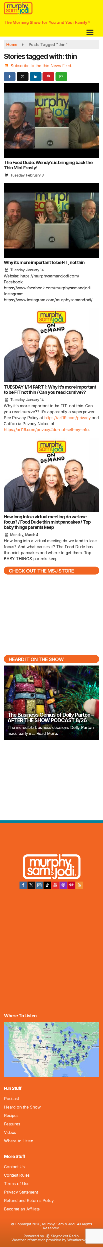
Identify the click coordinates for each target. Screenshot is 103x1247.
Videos (10, 1132)
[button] (90, 31)
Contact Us (14, 1166)
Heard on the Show (22, 1107)
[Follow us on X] (31, 885)
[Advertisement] (51, 780)
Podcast (11, 1098)
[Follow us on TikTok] (47, 885)
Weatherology (78, 1240)
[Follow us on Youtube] (55, 885)
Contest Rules (17, 1175)
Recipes (11, 1115)
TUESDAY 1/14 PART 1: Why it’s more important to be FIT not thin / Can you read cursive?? (50, 389)
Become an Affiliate (22, 1208)
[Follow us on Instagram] (39, 885)
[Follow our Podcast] (63, 885)
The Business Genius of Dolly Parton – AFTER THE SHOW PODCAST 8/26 (51, 717)
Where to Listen (18, 1140)
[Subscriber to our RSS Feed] (79, 885)
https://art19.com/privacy (67, 417)
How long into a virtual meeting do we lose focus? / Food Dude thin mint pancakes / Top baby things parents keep (47, 522)
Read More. (47, 733)
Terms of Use (17, 1183)
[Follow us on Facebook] (23, 885)
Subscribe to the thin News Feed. (41, 65)
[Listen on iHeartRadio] (71, 885)
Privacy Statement (21, 1192)
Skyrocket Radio (64, 1236)
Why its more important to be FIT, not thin (44, 262)
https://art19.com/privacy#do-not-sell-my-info (46, 429)
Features (12, 1123)
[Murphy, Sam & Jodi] (51, 867)
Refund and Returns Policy (29, 1200)
